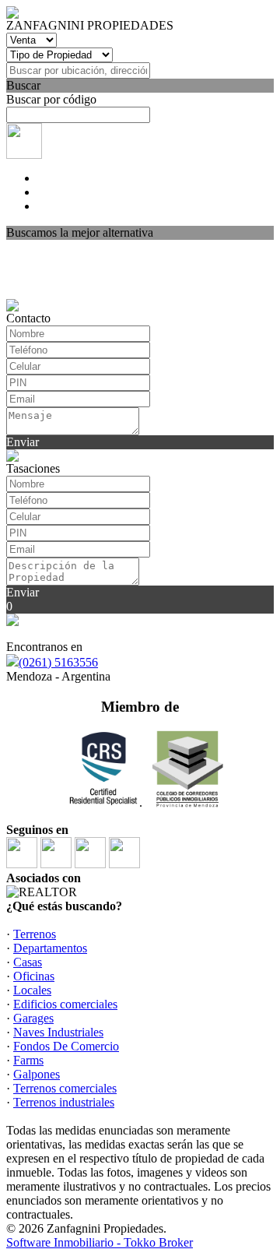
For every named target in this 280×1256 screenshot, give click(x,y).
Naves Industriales (58, 1032)
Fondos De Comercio (66, 1046)
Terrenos (34, 934)
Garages (33, 1018)
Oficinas (33, 976)
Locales (32, 990)
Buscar (23, 85)
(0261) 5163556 (58, 662)
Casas (27, 962)
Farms (28, 1060)
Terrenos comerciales (65, 1088)
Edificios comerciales (65, 1004)
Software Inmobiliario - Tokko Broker (99, 1242)
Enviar (22, 442)
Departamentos (50, 948)
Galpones (36, 1074)
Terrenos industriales (63, 1102)
